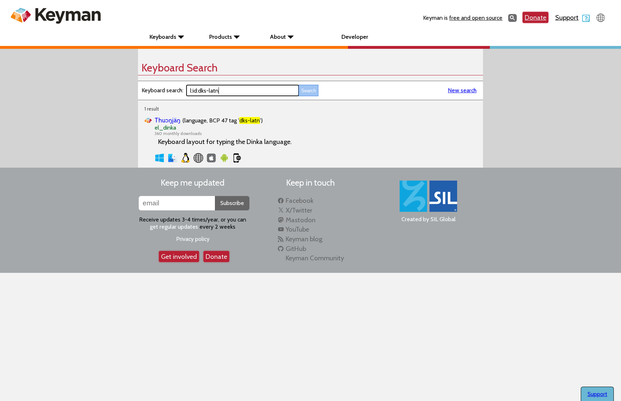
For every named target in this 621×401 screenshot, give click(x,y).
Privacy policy (193, 239)
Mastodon (301, 220)
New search (462, 90)
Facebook (299, 200)
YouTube (297, 229)
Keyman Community (315, 258)
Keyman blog (304, 239)
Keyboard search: (162, 90)
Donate (535, 17)
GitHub (296, 248)
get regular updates (174, 226)
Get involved (179, 256)
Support (567, 17)
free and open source (475, 17)
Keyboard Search (179, 67)
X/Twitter (299, 210)
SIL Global (443, 219)
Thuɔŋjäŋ (167, 120)
